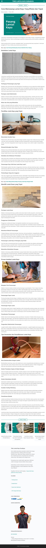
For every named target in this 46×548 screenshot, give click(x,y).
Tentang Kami (15, 479)
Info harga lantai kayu (16, 490)
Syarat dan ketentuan (16, 487)
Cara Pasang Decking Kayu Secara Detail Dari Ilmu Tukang (19, 47)
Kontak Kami (14, 483)
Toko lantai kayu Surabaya (23, 1)
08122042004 (14, 534)
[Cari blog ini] (44, 1)
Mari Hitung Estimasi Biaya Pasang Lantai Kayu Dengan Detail (19, 181)
